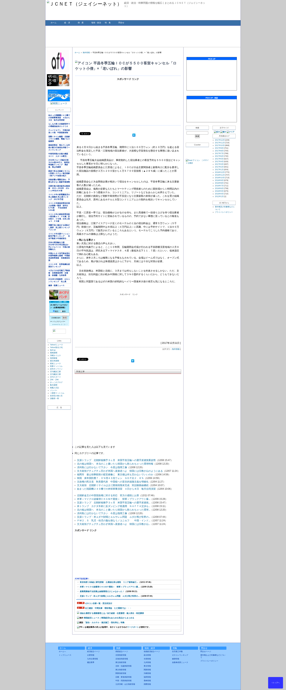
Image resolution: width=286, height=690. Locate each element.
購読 (56, 311)
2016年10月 (220, 178)
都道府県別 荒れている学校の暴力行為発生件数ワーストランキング (59, 147)
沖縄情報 (147, 673)
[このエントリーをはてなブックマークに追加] (134, 135)
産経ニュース (55, 363)
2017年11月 (220, 143)
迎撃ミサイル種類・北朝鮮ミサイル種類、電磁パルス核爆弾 (59, 139)
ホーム (53, 22)
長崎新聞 (53, 353)
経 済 (67, 22)
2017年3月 (219, 164)
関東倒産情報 (120, 673)
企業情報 (90, 655)
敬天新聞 (53, 385)
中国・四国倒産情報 (123, 681)
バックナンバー (59, 322)
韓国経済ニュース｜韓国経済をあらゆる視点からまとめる (109, 618)
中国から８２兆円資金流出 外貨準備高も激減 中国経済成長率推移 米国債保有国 (59, 256)
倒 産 (81, 22)
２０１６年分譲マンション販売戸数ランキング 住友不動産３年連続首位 (59, 236)
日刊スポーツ (55, 377)
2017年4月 (219, 161)
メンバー (53, 390)
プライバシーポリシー (224, 212)
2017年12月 (220, 140)
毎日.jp (53, 350)
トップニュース (65, 655)
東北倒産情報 (120, 662)
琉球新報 (53, 358)
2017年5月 (219, 159)
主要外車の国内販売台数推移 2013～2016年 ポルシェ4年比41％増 (59, 188)
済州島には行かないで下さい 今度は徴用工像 (102, 467)
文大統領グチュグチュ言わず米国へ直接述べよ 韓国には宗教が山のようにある (120, 471)
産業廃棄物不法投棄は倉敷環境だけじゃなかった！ (102, 591)
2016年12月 (220, 172)
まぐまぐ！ (64, 324)
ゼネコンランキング (180, 655)
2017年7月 (219, 153)
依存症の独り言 (56, 396)
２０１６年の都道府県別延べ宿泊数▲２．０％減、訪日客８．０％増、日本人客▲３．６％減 (59, 217)
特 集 (108, 22)
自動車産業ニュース (180, 662)
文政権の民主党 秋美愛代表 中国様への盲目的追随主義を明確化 (113, 481)
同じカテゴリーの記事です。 (90, 453)
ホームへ (62, 651)
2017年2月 (219, 167)
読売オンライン (56, 369)
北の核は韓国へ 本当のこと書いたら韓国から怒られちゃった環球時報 (115, 463)
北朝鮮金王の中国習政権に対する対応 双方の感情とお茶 (108, 495)
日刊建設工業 (55, 372)
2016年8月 (219, 183)
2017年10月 (220, 145)
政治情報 (147, 655)
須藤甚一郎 (54, 398)
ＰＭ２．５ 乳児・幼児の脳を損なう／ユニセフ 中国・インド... (113, 520)
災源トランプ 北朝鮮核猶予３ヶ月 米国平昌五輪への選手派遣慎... (113, 502)
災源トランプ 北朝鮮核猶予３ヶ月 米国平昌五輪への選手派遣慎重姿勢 (116, 460)
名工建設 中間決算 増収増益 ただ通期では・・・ (108, 608)
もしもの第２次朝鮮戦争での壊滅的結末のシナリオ (59, 125)
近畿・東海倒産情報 (123, 677)
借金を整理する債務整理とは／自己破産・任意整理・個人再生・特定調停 (112, 613)
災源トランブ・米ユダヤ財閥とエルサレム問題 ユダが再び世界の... (113, 517)
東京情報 (147, 666)
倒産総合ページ (121, 651)
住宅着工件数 (177, 651)
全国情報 (147, 659)
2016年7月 (219, 186)
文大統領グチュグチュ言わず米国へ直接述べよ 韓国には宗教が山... (113, 524)
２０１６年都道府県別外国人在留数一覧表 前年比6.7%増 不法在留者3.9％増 (59, 206)
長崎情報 (147, 681)
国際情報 (147, 684)
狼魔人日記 (54, 388)
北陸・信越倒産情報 (123, 666)
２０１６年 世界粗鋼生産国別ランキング (59, 265)
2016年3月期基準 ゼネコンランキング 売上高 (59, 280)
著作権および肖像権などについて (212, 656)
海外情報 (86, 53)
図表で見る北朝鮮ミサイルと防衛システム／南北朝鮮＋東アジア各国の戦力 (59, 173)
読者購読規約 (56, 318)
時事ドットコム (56, 366)
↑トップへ (276, 683)
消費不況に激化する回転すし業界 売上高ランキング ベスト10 (59, 227)
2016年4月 (219, 194)
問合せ (121, 22)
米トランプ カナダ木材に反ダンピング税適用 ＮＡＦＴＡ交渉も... (113, 506)
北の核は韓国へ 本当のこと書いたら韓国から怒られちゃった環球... (113, 509)
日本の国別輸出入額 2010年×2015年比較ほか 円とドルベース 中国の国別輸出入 (59, 246)
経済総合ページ (93, 651)
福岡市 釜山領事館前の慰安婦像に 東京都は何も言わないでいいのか (115, 474)
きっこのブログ (56, 382)
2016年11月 (220, 175)
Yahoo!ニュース (56, 345)
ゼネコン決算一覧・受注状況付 (98, 603)
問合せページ (205, 651)
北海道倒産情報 (121, 659)
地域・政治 (96, 22)
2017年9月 (219, 148)
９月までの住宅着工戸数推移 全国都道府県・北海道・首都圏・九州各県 (59, 272)
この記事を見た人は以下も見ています (95, 447)
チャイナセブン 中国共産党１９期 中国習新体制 (59, 131)
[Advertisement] (143, 36)
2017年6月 (219, 156)
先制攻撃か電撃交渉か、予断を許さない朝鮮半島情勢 (59, 181)
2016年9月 (219, 180)
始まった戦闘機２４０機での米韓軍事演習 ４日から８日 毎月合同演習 (59, 117)
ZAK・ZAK (54, 380)
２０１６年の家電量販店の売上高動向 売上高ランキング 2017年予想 (59, 196)
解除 (64, 311)
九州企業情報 (92, 659)
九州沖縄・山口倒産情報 (125, 684)
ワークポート (133, 627)
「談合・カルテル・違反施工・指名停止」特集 (104, 622)
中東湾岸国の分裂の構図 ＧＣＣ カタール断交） (59, 155)
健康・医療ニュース (56, 285)
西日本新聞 (54, 361)
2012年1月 (219, 196)
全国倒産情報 (120, 655)
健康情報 (175, 659)
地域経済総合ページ (152, 651)
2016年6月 (219, 188)
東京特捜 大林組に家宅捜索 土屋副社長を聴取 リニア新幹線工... (109, 582)
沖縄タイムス (55, 355)
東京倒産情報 (120, 670)
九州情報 (147, 662)
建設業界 (90, 662)
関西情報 (147, 670)
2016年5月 (219, 191)
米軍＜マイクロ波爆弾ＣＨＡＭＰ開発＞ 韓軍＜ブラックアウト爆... (113, 499)
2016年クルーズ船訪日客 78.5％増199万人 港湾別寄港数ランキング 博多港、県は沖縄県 (59, 163)
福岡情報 (147, 677)
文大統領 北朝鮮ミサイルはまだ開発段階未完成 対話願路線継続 (113, 485)
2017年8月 (219, 151)
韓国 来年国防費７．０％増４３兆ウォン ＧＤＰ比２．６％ (110, 478)
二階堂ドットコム (57, 393)
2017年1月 (219, 170)
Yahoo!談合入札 (56, 347)
